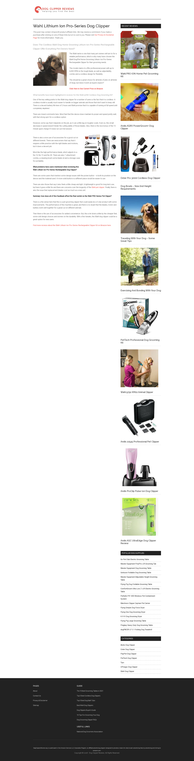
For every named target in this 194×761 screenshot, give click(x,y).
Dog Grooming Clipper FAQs (87, 720)
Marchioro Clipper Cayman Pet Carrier (135, 603)
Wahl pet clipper (98, 187)
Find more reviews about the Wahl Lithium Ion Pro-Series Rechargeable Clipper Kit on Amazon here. (72, 225)
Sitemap (36, 705)
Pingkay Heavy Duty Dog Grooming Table (137, 625)
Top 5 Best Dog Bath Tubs (86, 700)
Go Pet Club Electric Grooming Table (135, 559)
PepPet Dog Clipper (128, 654)
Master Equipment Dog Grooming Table (136, 568)
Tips (122, 662)
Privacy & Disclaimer (40, 700)
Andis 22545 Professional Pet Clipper (140, 441)
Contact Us (37, 696)
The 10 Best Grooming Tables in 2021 (90, 691)
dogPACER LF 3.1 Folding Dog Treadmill (136, 630)
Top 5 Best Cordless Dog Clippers (88, 696)
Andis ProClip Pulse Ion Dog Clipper (139, 491)
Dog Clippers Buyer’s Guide (86, 710)
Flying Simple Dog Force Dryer (133, 608)
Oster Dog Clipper (128, 649)
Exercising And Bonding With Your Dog (141, 290)
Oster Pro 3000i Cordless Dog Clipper (140, 178)
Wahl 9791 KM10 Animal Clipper (137, 392)
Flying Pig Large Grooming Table (133, 621)
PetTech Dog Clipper (129, 658)
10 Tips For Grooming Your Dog (88, 715)
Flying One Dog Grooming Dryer (133, 612)
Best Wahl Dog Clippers (85, 705)
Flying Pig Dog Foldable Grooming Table (136, 584)
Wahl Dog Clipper (127, 671)
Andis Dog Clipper (128, 645)
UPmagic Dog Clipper (129, 667)
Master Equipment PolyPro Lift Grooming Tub (138, 564)
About (35, 691)
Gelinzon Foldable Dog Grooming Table (136, 573)
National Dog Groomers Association (90, 732)
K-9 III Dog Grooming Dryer (131, 616)
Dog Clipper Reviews (54, 9)
